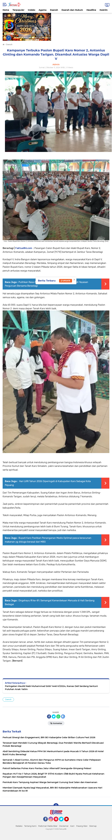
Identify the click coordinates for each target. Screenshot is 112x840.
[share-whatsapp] (58, 716)
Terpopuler (18, 10)
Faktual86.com (23, 248)
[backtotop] (56, 805)
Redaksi (19, 826)
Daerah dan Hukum (72, 10)
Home (6, 10)
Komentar (57, 723)
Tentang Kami (30, 826)
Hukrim (104, 10)
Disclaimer (64, 826)
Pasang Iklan (82, 826)
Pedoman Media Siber (47, 826)
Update (66, 281)
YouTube (68, 822)
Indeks (31, 10)
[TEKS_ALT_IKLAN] (56, 27)
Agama (43, 10)
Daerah (54, 10)
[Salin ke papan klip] (63, 716)
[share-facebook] (49, 716)
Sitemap (93, 826)
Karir (72, 826)
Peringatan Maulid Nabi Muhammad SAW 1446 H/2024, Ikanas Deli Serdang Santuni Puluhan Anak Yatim (51, 688)
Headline (91, 10)
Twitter (62, 822)
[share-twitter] (54, 716)
